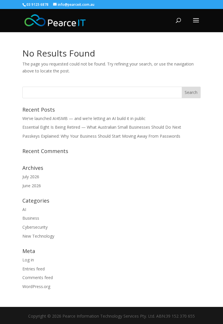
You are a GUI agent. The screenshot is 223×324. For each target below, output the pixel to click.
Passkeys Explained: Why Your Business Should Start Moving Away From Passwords (101, 136)
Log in (28, 260)
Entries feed (33, 269)
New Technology (38, 236)
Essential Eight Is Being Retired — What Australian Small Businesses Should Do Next (101, 127)
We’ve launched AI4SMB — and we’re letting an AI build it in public (83, 118)
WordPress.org (36, 286)
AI (24, 209)
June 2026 (31, 185)
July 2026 (30, 176)
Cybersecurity (35, 227)
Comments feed (37, 277)
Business (30, 218)
